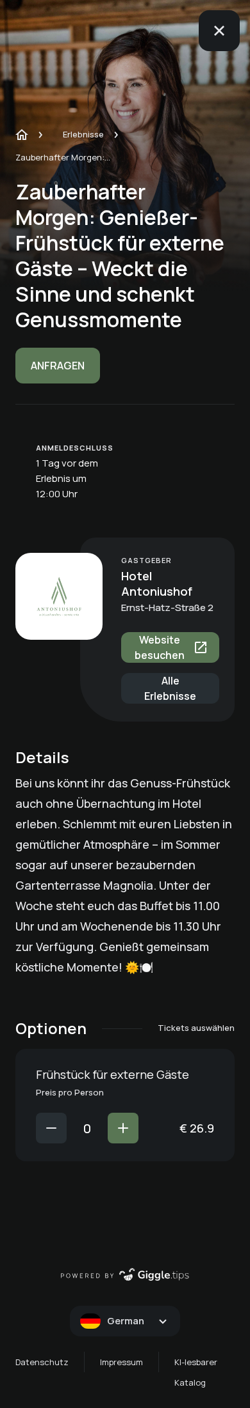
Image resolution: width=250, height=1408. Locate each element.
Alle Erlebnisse (170, 688)
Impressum (121, 1362)
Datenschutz (42, 1362)
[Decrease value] (51, 1128)
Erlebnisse (83, 134)
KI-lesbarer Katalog (195, 1372)
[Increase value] (123, 1128)
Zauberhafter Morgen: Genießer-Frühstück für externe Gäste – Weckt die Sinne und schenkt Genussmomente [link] (63, 157)
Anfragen (58, 366)
